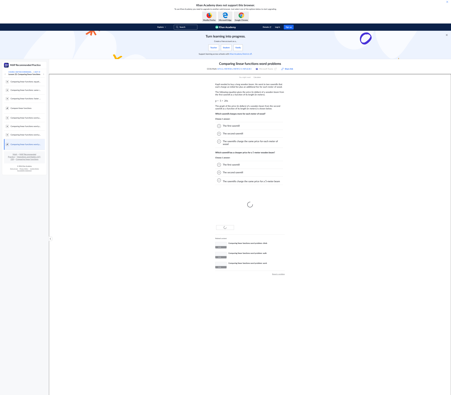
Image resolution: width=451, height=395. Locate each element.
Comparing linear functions (27, 159)
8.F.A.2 (220, 69)
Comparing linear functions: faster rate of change (26, 99)
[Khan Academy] (225, 27)
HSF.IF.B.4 (228, 69)
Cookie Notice (34, 168)
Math (15, 154)
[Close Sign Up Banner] (446, 35)
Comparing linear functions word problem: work (26, 135)
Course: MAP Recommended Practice (20, 72)
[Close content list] (51, 238)
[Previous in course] (5, 74)
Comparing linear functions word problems (26, 144)
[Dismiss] (447, 2)
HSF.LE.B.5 (247, 69)
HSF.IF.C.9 (237, 69)
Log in (277, 27)
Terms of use (14, 168)
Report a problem (278, 272)
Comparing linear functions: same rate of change (26, 90)
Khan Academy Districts (239, 54)
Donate (266, 27)
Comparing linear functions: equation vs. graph (26, 82)
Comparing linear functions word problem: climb (26, 118)
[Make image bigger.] (250, 202)
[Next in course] (43, 74)
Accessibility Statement (24, 170)
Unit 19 (37, 72)
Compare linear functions (21, 108)
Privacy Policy (24, 168)
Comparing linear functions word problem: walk (26, 126)
